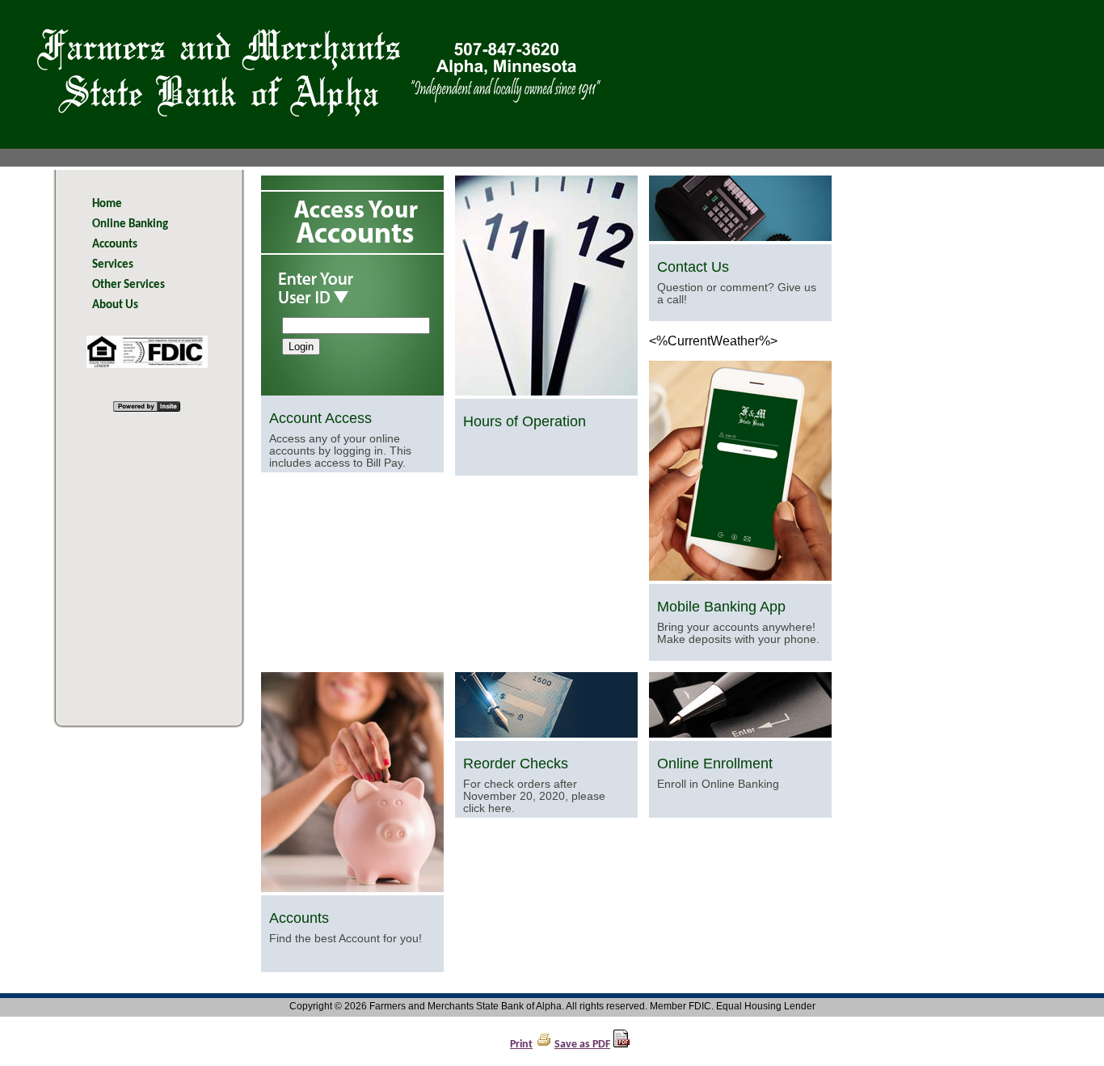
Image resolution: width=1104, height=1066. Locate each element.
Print (521, 1045)
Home (107, 204)
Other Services (128, 285)
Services (112, 265)
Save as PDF (582, 1045)
